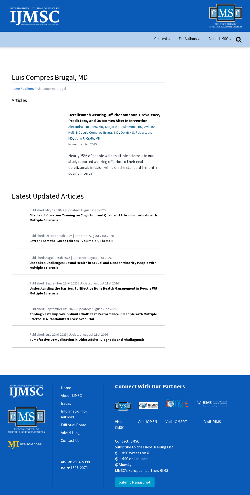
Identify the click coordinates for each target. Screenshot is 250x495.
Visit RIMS (212, 421)
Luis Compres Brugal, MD (101, 132)
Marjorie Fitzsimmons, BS (123, 126)
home (16, 88)
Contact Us (70, 440)
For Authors (188, 38)
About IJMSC (218, 38)
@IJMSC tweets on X (132, 453)
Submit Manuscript (135, 482)
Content (160, 38)
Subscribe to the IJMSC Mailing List (144, 447)
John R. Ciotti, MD (87, 138)
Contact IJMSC (127, 441)
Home (66, 388)
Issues (66, 403)
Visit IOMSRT (176, 421)
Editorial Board (73, 425)
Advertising (70, 432)
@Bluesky (123, 464)
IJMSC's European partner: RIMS (141, 470)
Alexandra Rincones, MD (85, 126)
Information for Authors (74, 414)
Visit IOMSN (147, 421)
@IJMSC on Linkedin (131, 459)
